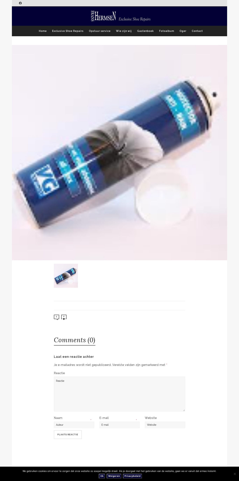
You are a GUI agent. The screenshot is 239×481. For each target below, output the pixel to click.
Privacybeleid (132, 476)
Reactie (59, 373)
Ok (102, 476)
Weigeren (114, 476)
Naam (58, 418)
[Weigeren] (234, 474)
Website (151, 418)
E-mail (104, 418)
